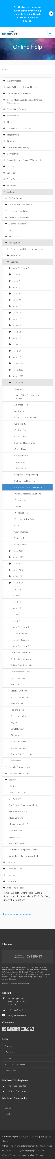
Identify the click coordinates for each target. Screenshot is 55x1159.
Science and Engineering (18, 147)
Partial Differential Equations (27, 493)
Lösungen (9, 1052)
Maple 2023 (18, 576)
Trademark (16, 760)
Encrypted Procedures (24, 442)
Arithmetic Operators (21, 659)
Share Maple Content (17, 109)
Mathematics (13, 115)
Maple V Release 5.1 (22, 646)
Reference (11, 185)
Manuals (11, 862)
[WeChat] (32, 1029)
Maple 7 (16, 280)
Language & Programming (26, 474)
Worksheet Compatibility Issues (24, 849)
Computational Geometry (26, 417)
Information (14, 242)
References (16, 255)
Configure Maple (14, 868)
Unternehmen (10, 1070)
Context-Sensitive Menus (20, 204)
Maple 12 (17, 319)
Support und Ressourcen (15, 1064)
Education (11, 172)
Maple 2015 (18, 363)
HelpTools (13, 236)
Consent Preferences (11, 1155)
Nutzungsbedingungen (23, 1150)
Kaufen (8, 1058)
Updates (14, 261)
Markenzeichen (28, 1155)
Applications (20, 411)
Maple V (16, 620)
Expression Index (18, 678)
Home (5, 892)
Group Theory (21, 455)
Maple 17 (17, 350)
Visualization (20, 538)
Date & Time (20, 436)
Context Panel (20, 430)
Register (14, 722)
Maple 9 (16, 293)
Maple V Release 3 (21, 268)
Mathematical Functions (25, 481)
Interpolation (20, 468)
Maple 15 (17, 338)
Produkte (8, 1046)
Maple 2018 (18, 382)
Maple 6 (16, 274)
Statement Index (18, 741)
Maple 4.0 (17, 595)
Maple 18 (17, 357)
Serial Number (17, 728)
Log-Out (8, 1114)
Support (15, 892)
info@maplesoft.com (17, 1015)
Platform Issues (16, 830)
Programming (13, 134)
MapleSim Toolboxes (16, 887)
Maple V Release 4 (21, 633)
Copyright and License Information (27, 249)
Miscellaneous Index (20, 697)
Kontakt (6, 992)
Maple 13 (17, 325)
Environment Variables (21, 671)
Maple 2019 (18, 551)
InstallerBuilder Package (20, 767)
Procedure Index (18, 716)
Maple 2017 (18, 376)
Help (11, 230)
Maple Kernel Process (19, 811)
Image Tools (19, 462)
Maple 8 (16, 287)
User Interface (21, 531)
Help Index (15, 684)
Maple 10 (17, 306)
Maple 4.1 (17, 601)
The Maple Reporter (17, 1085)
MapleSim (11, 881)
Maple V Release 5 (21, 639)
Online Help (27, 892)
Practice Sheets (21, 512)
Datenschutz (39, 1150)
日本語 (44, 1136)
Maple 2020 (18, 557)
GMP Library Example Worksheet (24, 805)
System (10, 192)
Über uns (7, 944)
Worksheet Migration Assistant (23, 856)
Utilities (12, 786)
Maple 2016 (18, 369)
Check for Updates (17, 792)
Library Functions (19, 690)
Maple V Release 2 (21, 627)
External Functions (17, 223)
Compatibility (20, 544)
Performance (20, 500)
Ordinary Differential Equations (29, 487)
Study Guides (13, 179)
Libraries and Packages (19, 773)
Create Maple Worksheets (19, 93)
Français (24, 1136)
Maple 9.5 (17, 300)
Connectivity (13, 153)
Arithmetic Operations (21, 652)
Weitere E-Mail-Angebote (19, 1091)
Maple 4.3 (17, 614)
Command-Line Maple (19, 217)
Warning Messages (17, 843)
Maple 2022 (18, 570)
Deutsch (34, 1136)
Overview (18, 389)
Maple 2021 (18, 563)
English (15, 1136)
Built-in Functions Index (22, 665)
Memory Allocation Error (20, 824)
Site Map (39, 1155)
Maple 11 (17, 312)
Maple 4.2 (17, 608)
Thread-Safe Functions (21, 754)
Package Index (17, 709)
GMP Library (15, 798)
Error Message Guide (19, 211)
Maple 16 (17, 344)
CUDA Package (16, 198)
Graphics (11, 141)
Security (12, 779)
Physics (10, 122)
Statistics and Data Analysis (20, 128)
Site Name (15, 735)
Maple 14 (17, 331)
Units (16, 525)
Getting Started (14, 80)
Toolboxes (11, 875)
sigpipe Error (15, 836)
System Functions (19, 748)
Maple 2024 (18, 582)
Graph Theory (21, 449)
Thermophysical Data (24, 519)
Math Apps (12, 166)
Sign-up (8, 1108)
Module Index (17, 703)
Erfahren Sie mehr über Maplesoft (15, 983)
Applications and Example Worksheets (24, 160)
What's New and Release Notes (21, 87)
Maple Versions (16, 817)
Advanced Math (21, 404)
